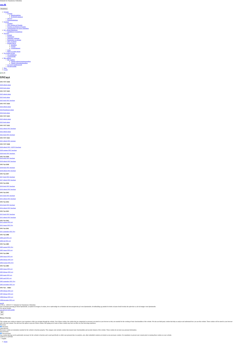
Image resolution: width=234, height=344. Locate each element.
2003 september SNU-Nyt (7, 281)
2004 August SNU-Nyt (6, 263)
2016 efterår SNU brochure (8, 189)
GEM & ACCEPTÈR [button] (6, 336)
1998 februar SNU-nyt (6, 297)
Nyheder (6, 12)
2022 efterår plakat (5, 131)
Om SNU (6, 33)
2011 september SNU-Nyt (7, 231)
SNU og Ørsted (11, 41)
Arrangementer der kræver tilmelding (18, 28)
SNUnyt (9, 18)
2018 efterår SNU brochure (8, 170)
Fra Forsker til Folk (9, 53)
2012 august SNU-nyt (6, 222)
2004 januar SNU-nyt (6, 256)
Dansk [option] (5, 341)
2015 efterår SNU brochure (8, 199)
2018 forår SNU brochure (7, 167)
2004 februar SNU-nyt (6, 259)
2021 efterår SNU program (8, 141)
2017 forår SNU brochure (7, 177)
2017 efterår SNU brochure (8, 180)
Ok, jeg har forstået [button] (5, 308)
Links (9, 50)
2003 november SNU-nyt (7, 284)
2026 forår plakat (5, 88)
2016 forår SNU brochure (7, 186)
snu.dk (3, 4)
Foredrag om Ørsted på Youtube (16, 27)
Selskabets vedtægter (13, 38)
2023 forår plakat (5, 122)
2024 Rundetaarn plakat (7, 110)
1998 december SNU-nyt (7, 300)
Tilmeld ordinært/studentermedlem (21, 61)
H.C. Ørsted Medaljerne (11, 30)
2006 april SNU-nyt (6, 238)
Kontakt (9, 35)
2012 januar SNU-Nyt (6, 225)
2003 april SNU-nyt (6, 278)
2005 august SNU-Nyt (6, 247)
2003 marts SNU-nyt (6, 275)
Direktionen (10, 36)
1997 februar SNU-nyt (6, 294)
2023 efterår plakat (5, 119)
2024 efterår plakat (5, 107)
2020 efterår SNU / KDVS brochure (10, 147)
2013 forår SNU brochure (7, 214)
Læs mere (3, 310)
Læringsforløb (11, 56)
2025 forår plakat (5, 97)
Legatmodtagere (15, 48)
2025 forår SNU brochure (7, 100)
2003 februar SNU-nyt (6, 272)
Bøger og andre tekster (13, 51)
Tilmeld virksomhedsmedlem (19, 63)
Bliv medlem (7, 58)
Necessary (5, 326)
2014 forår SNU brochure (7, 205)
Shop (5, 68)
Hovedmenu (4, 8)
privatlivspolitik (10, 310)
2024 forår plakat (5, 113)
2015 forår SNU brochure (7, 195)
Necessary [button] (3, 325)
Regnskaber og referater (14, 40)
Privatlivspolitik (11, 66)
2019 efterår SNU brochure (8, 161)
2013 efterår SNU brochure (8, 217)
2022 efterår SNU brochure (8, 128)
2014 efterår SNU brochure (8, 208)
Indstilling (14, 45)
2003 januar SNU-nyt (6, 269)
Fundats (13, 46)
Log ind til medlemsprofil (14, 65)
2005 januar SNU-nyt (6, 250)
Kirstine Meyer (11, 43)
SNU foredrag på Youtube (14, 25)
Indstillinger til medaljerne (14, 32)
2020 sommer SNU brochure (8, 150)
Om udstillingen (12, 55)
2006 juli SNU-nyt (5, 241)
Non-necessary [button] (4, 331)
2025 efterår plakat (5, 94)
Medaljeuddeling (16, 15)
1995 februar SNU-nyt (6, 291)
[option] (119, 342)
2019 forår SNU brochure (7, 158)
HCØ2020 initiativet (17, 17)
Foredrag (6, 22)
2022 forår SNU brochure (7, 135)
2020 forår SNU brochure (7, 153)
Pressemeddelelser (12, 20)
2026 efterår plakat (5, 85)
